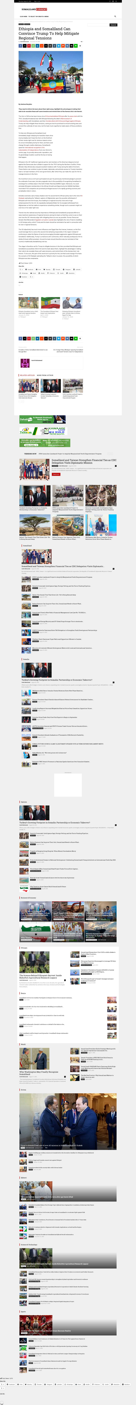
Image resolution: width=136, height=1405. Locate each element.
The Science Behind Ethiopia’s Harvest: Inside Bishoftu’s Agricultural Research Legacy (40, 976)
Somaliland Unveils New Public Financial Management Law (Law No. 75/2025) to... (59, 612)
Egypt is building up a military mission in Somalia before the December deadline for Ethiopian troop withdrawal (61, 1153)
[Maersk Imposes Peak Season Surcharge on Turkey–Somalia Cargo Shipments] (100, 932)
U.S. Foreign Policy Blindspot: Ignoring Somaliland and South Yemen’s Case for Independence (68, 351)
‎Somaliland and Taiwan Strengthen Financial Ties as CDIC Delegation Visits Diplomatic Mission (28, 396)
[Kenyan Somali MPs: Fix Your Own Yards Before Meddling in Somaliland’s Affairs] (112, 1009)
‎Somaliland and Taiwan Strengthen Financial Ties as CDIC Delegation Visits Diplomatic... (63, 566)
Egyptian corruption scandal (44, 220)
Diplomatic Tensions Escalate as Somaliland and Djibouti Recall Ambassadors (51, 1234)
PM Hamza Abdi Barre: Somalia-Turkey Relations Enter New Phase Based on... (99, 538)
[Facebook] (110, 1)
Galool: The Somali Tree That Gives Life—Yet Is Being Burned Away (34, 538)
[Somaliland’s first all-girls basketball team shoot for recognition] (23, 1370)
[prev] (108, 454)
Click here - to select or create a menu (34, 16)
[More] (80, 46)
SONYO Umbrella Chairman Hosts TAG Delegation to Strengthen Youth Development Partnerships (64, 630)
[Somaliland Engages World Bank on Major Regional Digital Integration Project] (23, 1303)
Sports (30, 1363)
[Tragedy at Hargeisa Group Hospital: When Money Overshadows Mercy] (24, 853)
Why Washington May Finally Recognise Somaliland (38, 1073)
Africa (83, 1079)
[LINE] (76, 46)
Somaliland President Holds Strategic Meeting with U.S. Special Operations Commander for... (98, 1049)
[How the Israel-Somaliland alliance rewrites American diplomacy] (24, 880)
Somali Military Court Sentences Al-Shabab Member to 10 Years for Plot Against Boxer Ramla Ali (57, 1339)
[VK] (67, 46)
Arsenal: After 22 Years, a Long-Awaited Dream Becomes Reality (46, 1331)
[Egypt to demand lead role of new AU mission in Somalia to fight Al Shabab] (68, 1121)
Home (20, 21)
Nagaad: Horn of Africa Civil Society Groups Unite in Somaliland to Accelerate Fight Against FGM (57, 1212)
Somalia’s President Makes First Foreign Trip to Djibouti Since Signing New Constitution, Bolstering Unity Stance (61, 1205)
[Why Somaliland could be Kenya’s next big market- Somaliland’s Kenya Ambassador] (112, 1035)
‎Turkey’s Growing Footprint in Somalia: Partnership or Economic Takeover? (50, 396)
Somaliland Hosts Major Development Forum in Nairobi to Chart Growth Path (41, 1015)
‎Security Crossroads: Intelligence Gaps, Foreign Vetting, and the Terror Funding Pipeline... (99, 509)
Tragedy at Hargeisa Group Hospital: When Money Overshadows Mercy (53, 851)
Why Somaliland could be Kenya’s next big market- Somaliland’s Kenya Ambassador (43, 1033)
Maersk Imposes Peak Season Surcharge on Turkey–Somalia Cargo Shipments (100, 936)
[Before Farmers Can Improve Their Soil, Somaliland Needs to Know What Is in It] (68, 525)
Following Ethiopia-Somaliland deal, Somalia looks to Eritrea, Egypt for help (71, 313)
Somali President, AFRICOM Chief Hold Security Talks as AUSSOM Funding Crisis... (97, 1058)
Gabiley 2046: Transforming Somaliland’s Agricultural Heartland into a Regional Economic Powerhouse (59, 1294)
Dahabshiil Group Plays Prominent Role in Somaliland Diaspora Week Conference (99, 915)
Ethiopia (22, 972)
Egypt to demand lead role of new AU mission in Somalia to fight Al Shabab (51, 1145)
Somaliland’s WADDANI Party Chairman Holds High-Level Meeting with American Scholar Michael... (98, 1067)
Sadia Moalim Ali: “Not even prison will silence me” (49, 753)
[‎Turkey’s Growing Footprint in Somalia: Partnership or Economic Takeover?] (51, 386)
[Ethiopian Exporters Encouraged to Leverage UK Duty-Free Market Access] (74, 963)
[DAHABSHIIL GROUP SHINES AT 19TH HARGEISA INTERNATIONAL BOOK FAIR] (68, 932)
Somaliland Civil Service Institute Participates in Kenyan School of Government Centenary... (46, 998)
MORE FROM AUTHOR (45, 375)
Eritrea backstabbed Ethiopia (54, 116)
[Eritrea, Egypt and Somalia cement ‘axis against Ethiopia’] (23, 1162)
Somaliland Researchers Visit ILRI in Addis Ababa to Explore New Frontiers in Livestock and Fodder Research (61, 1272)
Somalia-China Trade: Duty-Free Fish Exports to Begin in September (54, 717)
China (34, 719)
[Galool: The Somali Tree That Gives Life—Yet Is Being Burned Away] (35, 525)
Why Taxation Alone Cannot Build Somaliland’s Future (48, 886)
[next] (111, 454)
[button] (115, 17)
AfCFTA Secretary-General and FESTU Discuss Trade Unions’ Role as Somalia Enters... (60, 726)
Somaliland (27, 24)
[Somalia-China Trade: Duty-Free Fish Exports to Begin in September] (26, 719)
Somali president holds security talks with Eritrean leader (45, 1167)
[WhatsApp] (33, 46)
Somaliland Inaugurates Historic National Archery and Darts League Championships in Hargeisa (56, 1353)
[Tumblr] (54, 46)
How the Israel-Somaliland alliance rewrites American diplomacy (52, 878)
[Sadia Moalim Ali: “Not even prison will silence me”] (26, 755)
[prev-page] (20, 401)
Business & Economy (38, 728)
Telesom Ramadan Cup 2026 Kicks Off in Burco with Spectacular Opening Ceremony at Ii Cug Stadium (58, 1346)
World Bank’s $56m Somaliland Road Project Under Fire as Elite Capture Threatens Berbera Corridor (67, 915)
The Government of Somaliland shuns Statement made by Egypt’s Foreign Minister (53, 1361)
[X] (116, 1)
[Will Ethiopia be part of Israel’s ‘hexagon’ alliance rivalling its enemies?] (74, 981)
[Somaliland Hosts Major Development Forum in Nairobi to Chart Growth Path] (112, 1018)
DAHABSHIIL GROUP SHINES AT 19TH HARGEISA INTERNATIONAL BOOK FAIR (68, 936)
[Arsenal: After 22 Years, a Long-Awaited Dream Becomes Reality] (68, 1325)
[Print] (50, 46)
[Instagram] (113, 1)
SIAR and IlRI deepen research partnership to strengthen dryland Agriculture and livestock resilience (58, 1279)
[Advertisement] (83, 9)
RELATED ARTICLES (27, 375)
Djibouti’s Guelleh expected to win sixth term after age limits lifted (47, 1197)
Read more (56, 474)
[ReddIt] (42, 46)
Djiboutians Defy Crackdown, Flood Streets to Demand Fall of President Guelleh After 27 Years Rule (57, 1220)
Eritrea (22, 1147)
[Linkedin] (37, 46)
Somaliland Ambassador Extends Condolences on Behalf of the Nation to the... (42, 1024)
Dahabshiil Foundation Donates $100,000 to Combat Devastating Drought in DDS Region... (97, 971)
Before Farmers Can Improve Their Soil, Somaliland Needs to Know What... (66, 538)
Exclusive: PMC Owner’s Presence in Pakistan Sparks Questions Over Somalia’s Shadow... (61, 762)
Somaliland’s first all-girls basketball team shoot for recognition (47, 1368)
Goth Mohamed (24, 41)
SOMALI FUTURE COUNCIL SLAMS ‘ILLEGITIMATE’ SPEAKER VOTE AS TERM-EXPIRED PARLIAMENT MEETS (67, 744)
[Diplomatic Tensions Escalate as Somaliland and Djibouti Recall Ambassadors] (23, 1236)
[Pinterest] (29, 46)
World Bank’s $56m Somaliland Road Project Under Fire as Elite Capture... (54, 869)
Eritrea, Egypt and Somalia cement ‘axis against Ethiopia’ (45, 1160)
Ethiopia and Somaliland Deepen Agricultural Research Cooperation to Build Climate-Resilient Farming (58, 1287)
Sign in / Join (37, 1)
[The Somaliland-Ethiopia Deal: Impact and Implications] (50, 303)
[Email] (46, 46)
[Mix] (63, 46)
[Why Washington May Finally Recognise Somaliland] (42, 1059)
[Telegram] (59, 46)
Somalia (88, 535)
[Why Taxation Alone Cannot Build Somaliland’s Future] (24, 889)
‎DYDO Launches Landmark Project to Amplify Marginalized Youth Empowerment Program (72, 396)
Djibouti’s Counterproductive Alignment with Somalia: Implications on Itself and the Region (55, 1227)
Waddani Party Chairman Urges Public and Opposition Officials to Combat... (57, 639)
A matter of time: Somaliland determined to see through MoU (33, 351)
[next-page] (23, 401)
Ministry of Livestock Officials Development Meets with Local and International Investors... (62, 648)
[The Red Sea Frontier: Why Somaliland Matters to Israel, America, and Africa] (74, 1077)
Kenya (21, 999)
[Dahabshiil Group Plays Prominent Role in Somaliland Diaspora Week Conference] (100, 911)
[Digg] (71, 46)
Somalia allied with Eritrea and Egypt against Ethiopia (63, 121)
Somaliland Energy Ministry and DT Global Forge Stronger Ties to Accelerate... (57, 621)
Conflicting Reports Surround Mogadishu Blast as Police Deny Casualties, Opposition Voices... (62, 708)
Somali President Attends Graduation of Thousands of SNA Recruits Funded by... (58, 735)
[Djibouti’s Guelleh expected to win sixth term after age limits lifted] (68, 1191)
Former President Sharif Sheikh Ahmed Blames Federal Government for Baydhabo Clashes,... (63, 699)
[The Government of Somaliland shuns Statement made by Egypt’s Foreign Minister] (23, 1363)
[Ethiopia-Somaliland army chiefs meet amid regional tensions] (29, 303)
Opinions (26, 21)
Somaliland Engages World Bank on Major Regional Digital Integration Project (51, 1301)
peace (72, 116)
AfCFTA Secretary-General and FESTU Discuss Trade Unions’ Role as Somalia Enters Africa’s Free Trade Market (35, 914)
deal (75, 116)
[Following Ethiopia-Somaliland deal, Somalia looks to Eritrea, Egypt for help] (72, 303)
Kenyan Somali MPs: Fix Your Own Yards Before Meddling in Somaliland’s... (41, 1006)
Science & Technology (34, 1281)
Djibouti (23, 1199)
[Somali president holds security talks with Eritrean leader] (23, 1169)
